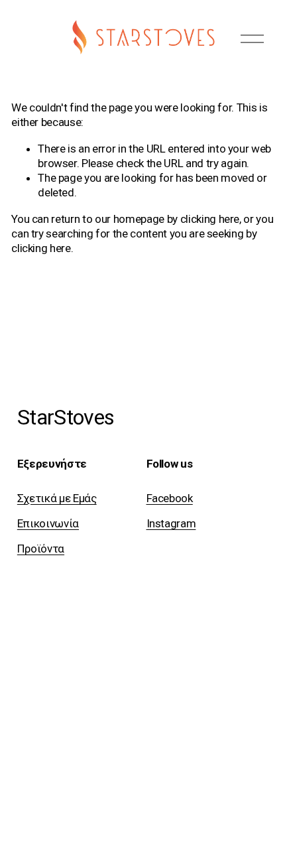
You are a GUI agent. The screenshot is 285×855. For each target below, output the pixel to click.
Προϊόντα (40, 548)
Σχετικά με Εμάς (57, 498)
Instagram (171, 523)
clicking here (210, 219)
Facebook (169, 498)
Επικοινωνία (48, 523)
